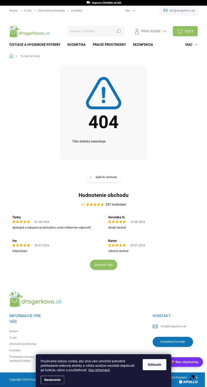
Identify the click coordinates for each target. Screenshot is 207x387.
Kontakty (76, 10)
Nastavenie (52, 380)
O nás (28, 10)
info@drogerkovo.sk (173, 326)
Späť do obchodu (106, 177)
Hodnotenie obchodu (104, 195)
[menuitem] (36, 45)
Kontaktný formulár (173, 341)
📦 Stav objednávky (185, 362)
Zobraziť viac (103, 265)
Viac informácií (99, 370)
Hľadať (118, 31)
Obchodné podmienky (51, 10)
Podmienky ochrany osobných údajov (21, 359)
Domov (13, 10)
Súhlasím (154, 365)
